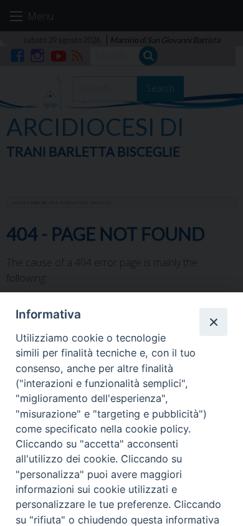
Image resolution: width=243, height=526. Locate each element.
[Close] (213, 321)
